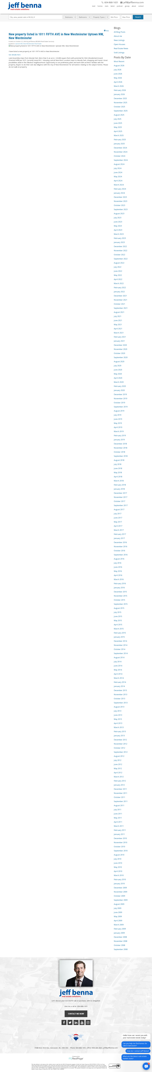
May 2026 (118, 78)
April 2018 (118, 476)
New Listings (119, 40)
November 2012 (120, 744)
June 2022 (118, 271)
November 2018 (120, 448)
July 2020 (117, 365)
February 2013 (120, 731)
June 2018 (118, 468)
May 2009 (118, 916)
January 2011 (119, 834)
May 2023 (118, 226)
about (134, 6)
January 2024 (119, 193)
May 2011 (118, 818)
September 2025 (121, 111)
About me (118, 36)
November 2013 (120, 694)
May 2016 (118, 571)
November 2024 (120, 152)
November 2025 (120, 102)
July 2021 (117, 316)
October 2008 (119, 945)
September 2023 (121, 209)
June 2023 (118, 222)
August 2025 (119, 115)
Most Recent (119, 61)
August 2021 (119, 312)
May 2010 (118, 867)
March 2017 (119, 530)
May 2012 (118, 768)
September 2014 (121, 653)
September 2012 (121, 752)
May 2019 (118, 423)
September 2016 (121, 554)
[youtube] (82, 1022)
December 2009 (120, 887)
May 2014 (118, 670)
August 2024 (119, 164)
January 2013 (119, 735)
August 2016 (119, 559)
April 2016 (118, 575)
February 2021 (120, 337)
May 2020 (118, 374)
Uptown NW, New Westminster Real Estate (28, 44)
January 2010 (119, 883)
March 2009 (119, 924)
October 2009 (119, 896)
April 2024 (118, 180)
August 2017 (119, 509)
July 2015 (117, 612)
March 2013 (119, 727)
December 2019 (120, 394)
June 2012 (118, 764)
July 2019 (117, 415)
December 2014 (120, 641)
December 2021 (120, 296)
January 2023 (119, 242)
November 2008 (120, 941)
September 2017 (121, 505)
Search (138, 17)
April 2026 (118, 82)
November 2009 (120, 892)
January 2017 (119, 538)
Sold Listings (119, 52)
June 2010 (118, 863)
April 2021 (118, 328)
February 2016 (120, 583)
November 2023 (120, 201)
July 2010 (117, 859)
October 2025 (119, 106)
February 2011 (120, 830)
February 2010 (120, 879)
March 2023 (119, 234)
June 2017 (118, 518)
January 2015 (119, 637)
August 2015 (119, 608)
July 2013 (117, 711)
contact (141, 6)
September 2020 (121, 357)
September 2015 (121, 604)
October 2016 (119, 550)
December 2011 (120, 789)
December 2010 (120, 838)
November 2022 (120, 250)
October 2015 (119, 600)
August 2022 (119, 263)
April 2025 (118, 131)
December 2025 (120, 98)
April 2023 (118, 230)
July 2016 (117, 563)
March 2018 (119, 481)
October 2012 (119, 748)
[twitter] (70, 1022)
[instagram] (88, 1022)
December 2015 (120, 591)
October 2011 (119, 797)
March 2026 (119, 86)
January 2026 (119, 94)
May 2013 (118, 719)
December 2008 (120, 937)
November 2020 (120, 349)
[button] (146, 1066)
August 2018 (119, 460)
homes (100, 6)
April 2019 (118, 427)
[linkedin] (76, 1022)
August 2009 (119, 904)
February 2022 (120, 287)
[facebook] (64, 1022)
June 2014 (118, 665)
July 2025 (117, 119)
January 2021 (119, 341)
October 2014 (119, 649)
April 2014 (118, 674)
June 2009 (118, 912)
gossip (127, 6)
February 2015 (120, 633)
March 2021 (119, 333)
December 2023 (120, 197)
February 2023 (120, 238)
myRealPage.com (76, 1058)
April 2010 (118, 871)
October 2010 (119, 846)
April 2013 (118, 723)
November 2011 (120, 793)
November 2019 (120, 398)
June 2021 (118, 320)
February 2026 (120, 90)
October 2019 (119, 402)
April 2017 (118, 526)
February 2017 (120, 534)
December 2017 (120, 493)
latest (113, 6)
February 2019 (120, 435)
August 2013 (119, 707)
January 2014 (119, 686)
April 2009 (118, 920)
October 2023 (119, 205)
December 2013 (120, 690)
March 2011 (119, 826)
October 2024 (119, 156)
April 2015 (118, 624)
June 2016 (118, 567)
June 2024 (118, 172)
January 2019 (119, 439)
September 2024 (121, 160)
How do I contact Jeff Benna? (138, 1051)
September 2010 (121, 850)
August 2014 (119, 657)
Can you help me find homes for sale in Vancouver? (135, 1044)
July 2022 (117, 267)
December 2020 (120, 345)
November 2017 (120, 497)
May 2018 (118, 472)
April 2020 (118, 378)
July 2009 (117, 908)
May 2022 (118, 275)
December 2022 (120, 246)
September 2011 (121, 801)
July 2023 (117, 217)
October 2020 (119, 353)
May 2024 (118, 176)
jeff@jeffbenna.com (110, 1048)
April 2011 (118, 822)
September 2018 (121, 456)
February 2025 (120, 139)
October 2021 (119, 304)
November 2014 (120, 645)
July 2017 (117, 513)
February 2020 (120, 386)
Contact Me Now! (76, 1014)
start (93, 6)
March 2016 (119, 579)
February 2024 (120, 189)
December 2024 (120, 148)
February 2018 (120, 485)
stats (106, 6)
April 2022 (118, 279)
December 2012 (120, 739)
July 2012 (117, 760)
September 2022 (121, 259)
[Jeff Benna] (24, 11)
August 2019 (119, 411)
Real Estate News (121, 48)
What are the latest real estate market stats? (135, 1057)
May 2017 (118, 522)
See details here (14, 55)
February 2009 (120, 929)
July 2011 (117, 809)
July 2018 (117, 464)
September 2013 (121, 702)
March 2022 (119, 283)
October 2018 (119, 452)
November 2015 (120, 596)
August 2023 (119, 213)
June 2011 (118, 813)
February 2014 (120, 682)
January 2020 (119, 390)
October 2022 (119, 254)
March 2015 (119, 628)
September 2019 (121, 407)
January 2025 (119, 143)
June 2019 (118, 419)
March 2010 (119, 875)
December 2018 (120, 444)
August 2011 (119, 805)
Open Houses (119, 44)
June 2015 (118, 616)
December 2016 (120, 542)
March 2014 (119, 678)
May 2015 (118, 620)
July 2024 (117, 168)
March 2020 (119, 382)
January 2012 (119, 785)
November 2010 (120, 842)
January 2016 (119, 587)
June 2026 (118, 74)
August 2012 (119, 756)
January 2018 (119, 489)
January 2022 (119, 291)
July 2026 (117, 69)
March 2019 (119, 431)
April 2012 (118, 772)
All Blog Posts (119, 32)
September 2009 (121, 900)
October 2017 (119, 501)
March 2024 (119, 185)
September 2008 (121, 949)
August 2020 (119, 361)
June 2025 (118, 123)
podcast (120, 6)
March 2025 (119, 135)
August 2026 (119, 65)
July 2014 (117, 661)
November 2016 (120, 546)
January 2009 (119, 933)
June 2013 (118, 715)
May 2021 (118, 324)
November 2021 (120, 300)
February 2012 (120, 781)
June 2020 (118, 370)
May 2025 (118, 127)
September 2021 (121, 308)
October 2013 (119, 698)
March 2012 (119, 776)
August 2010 (119, 855)
